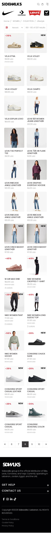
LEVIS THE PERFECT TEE (14, 152)
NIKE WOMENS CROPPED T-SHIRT (36, 280)
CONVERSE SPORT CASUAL (36, 390)
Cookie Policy (8, 522)
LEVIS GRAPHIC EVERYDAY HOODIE (36, 184)
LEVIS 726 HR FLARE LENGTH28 (36, 152)
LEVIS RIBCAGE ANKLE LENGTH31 (12, 216)
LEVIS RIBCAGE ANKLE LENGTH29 (13, 184)
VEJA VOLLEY (33, 56)
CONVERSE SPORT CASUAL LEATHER (13, 390)
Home (6, 21)
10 (39, 444)
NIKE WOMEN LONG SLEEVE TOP (36, 316)
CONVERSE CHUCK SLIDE (36, 354)
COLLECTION (28, 21)
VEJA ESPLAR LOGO (14, 118)
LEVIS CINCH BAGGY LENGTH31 (36, 248)
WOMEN (16, 21)
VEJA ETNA (10, 56)
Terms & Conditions (10, 519)
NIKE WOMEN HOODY (11, 354)
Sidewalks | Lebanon (28, 509)
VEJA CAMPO (33, 89)
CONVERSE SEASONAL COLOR (35, 425)
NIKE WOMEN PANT (14, 315)
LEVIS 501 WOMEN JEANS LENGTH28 (35, 120)
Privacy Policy (8, 525)
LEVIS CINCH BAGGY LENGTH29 (14, 248)
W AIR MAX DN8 (12, 279)
